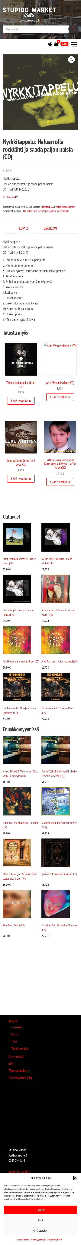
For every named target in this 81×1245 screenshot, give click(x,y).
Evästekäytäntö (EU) (20, 1078)
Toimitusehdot (19, 1048)
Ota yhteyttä (15, 1056)
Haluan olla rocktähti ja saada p (41, 211)
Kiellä (40, 1220)
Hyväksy (41, 1210)
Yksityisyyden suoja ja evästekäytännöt (46, 1239)
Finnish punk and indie (64, 206)
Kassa (14, 1034)
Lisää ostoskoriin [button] (21, 401)
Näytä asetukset (40, 1230)
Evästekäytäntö (23, 1239)
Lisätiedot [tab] (50, 228)
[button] (75, 1178)
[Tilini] (50, 43)
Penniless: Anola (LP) (13, 925)
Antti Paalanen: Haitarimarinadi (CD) (21, 661)
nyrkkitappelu (63, 211)
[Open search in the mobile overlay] (40, 29)
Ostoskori (16, 1027)
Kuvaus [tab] (24, 228)
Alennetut (45, 206)
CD (52, 206)
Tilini (14, 1041)
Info (10, 1063)
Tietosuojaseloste (18, 1070)
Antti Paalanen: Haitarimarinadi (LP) (59, 661)
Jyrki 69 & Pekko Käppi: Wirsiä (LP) (59, 874)
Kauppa (12, 1021)
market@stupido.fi (19, 1171)
